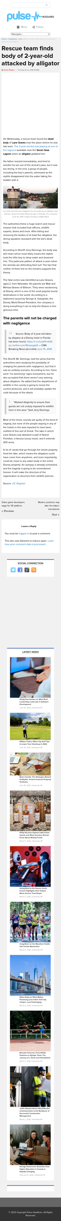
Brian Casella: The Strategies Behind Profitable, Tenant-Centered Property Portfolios (35, 779)
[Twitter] (12, 570)
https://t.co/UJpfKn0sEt (40, 341)
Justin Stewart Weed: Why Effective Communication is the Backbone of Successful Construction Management (35, 1112)
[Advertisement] (30, 104)
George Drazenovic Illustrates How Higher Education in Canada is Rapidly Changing (34, 1169)
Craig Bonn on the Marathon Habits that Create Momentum (35, 945)
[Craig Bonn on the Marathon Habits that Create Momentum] (30, 922)
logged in (24, 533)
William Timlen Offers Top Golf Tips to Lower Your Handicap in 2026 (35, 742)
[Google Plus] (26, 570)
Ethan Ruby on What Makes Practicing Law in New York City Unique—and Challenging (33, 999)
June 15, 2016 (44, 349)
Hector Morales (9, 70)
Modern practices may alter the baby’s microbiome (48, 506)
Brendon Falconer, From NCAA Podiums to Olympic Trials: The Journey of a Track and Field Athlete (35, 1055)
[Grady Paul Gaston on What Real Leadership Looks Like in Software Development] (30, 677)
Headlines (12, 39)
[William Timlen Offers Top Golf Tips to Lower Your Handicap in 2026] (30, 726)
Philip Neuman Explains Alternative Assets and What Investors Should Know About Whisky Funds (35, 835)
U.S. (20, 39)
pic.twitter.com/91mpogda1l (23, 345)
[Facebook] (19, 570)
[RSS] (33, 570)
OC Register (18, 483)
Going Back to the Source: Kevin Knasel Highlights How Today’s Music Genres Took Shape (33, 891)
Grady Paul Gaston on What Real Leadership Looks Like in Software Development (34, 702)
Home (4, 39)
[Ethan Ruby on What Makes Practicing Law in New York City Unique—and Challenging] (30, 975)
